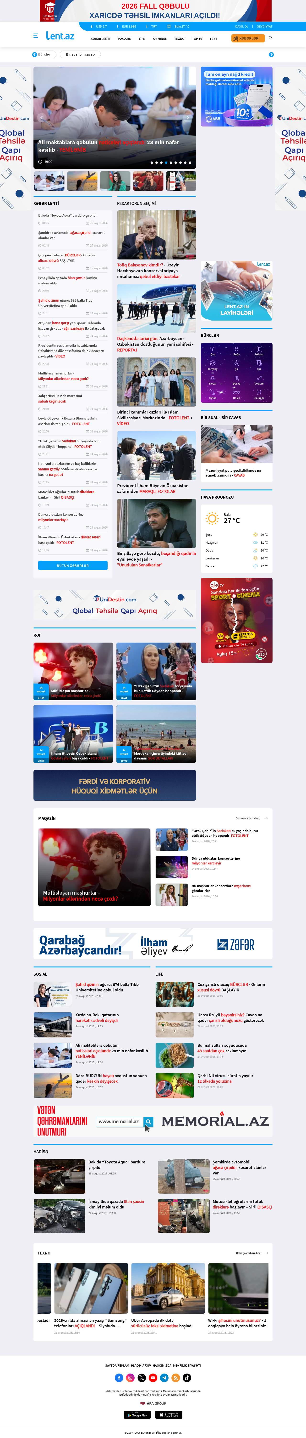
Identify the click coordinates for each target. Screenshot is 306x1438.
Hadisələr (46, 54)
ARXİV (146, 1365)
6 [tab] (176, 162)
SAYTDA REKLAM (117, 1365)
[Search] (271, 38)
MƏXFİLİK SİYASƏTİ (187, 1365)
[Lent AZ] (60, 36)
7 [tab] (180, 162)
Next (271, 55)
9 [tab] (190, 162)
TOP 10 (197, 38)
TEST (213, 38)
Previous (35, 55)
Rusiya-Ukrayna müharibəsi (92, 54)
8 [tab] (185, 162)
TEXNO (179, 38)
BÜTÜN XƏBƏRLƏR (73, 565)
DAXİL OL (241, 26)
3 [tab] (161, 162)
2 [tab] (156, 162)
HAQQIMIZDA (162, 1365)
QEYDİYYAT (265, 26)
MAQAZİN (124, 38)
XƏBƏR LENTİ (46, 203)
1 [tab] (152, 162)
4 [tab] (166, 162)
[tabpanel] (114, 118)
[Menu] (35, 36)
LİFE (142, 38)
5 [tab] (171, 162)
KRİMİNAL (160, 38)
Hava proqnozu (194, 54)
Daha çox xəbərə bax (247, 818)
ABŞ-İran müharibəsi (148, 54)
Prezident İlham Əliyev (241, 54)
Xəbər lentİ (100, 38)
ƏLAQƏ (136, 1365)
